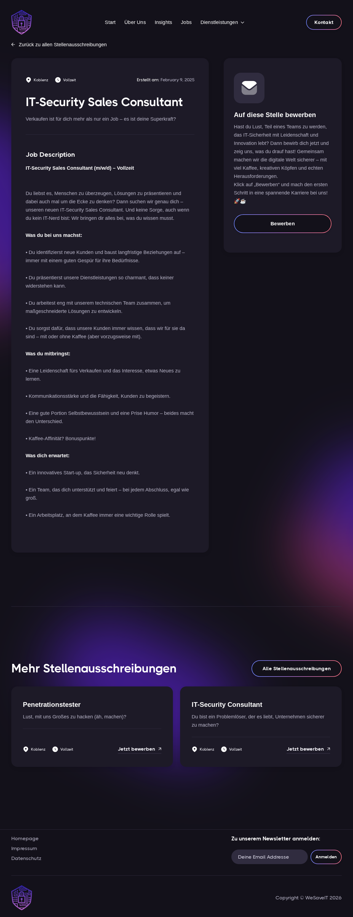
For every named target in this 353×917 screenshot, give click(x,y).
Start (110, 22)
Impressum (24, 848)
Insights (163, 22)
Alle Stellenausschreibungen (297, 668)
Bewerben (283, 223)
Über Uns (135, 22)
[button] (222, 23)
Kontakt (323, 22)
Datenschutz (26, 858)
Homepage (25, 838)
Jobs (186, 22)
